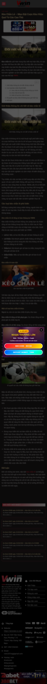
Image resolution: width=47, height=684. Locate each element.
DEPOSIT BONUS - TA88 (23, 352)
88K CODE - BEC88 (23, 346)
